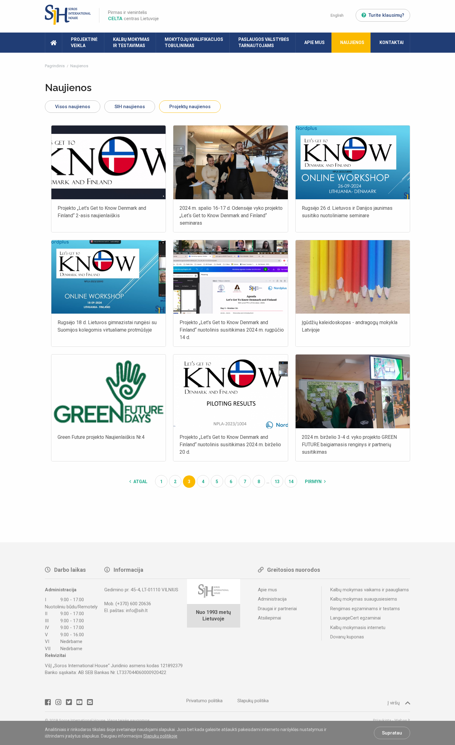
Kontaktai (391, 42)
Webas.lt (402, 720)
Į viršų (394, 703)
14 (290, 481)
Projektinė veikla (84, 42)
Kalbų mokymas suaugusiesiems (363, 599)
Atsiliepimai (269, 618)
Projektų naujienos (189, 106)
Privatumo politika (204, 700)
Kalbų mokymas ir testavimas (131, 42)
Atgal (139, 481)
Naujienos (352, 42)
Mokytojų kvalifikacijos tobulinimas (194, 42)
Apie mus (314, 42)
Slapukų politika (253, 700)
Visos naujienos (72, 106)
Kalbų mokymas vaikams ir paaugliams (369, 590)
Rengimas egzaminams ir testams (365, 608)
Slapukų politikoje (160, 736)
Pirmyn (314, 481)
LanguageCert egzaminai (355, 618)
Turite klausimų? (386, 15)
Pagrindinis (55, 66)
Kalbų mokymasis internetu (357, 627)
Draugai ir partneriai (277, 608)
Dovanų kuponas (347, 637)
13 (277, 481)
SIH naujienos (130, 106)
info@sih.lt (137, 610)
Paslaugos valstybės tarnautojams (263, 42)
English (337, 15)
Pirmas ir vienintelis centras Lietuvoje (133, 15)
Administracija (272, 599)
